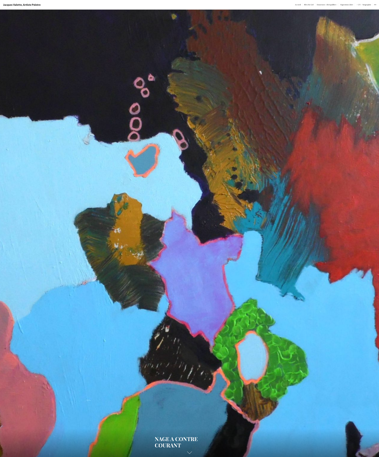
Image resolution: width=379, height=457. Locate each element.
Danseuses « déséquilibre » (327, 5)
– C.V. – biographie (363, 5)
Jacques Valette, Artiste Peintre (22, 4)
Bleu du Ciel (309, 5)
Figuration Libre (346, 5)
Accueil (298, 5)
